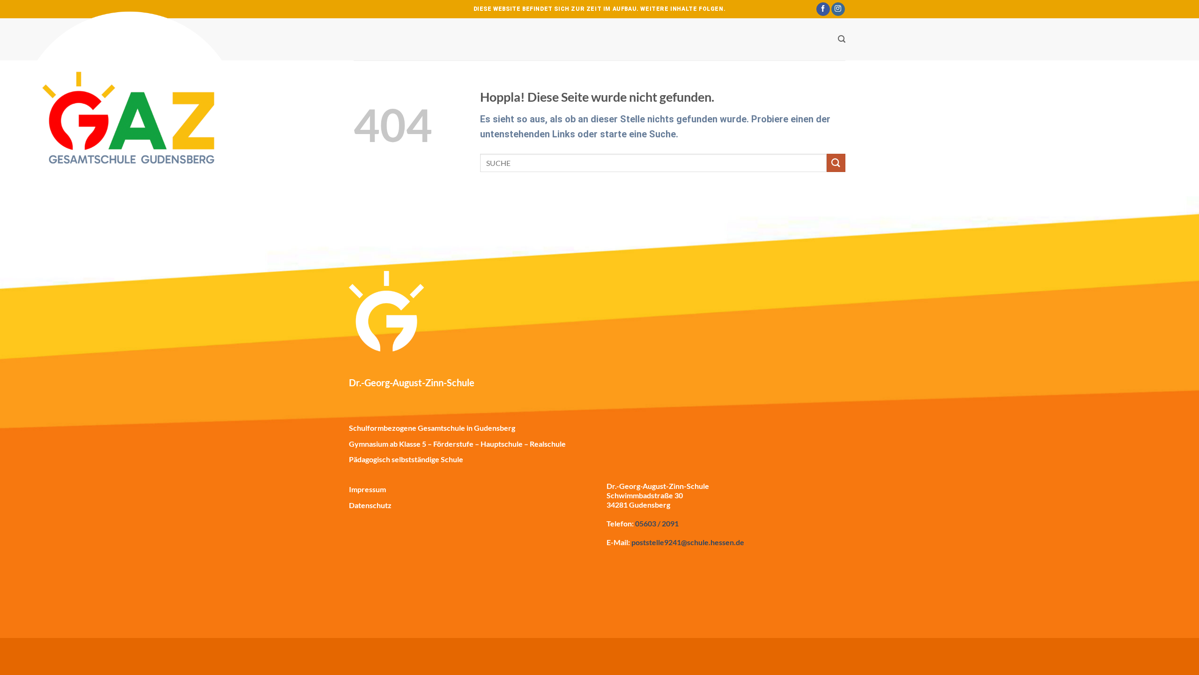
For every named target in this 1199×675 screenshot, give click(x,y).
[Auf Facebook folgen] (823, 9)
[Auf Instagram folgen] (838, 9)
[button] (841, 39)
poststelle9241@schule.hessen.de (687, 542)
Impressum (367, 489)
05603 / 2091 (657, 523)
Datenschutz (370, 505)
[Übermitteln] (836, 163)
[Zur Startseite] (131, 131)
